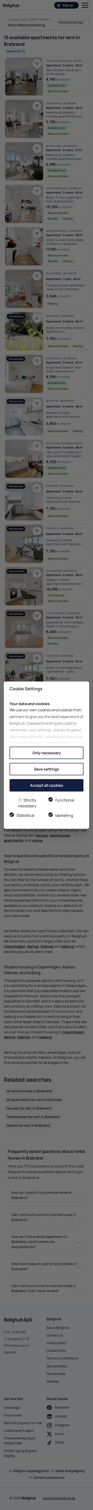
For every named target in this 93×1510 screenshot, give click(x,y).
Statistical (25, 815)
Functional (64, 800)
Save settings (46, 769)
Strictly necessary (27, 802)
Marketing (64, 815)
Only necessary (46, 752)
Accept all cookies (46, 785)
